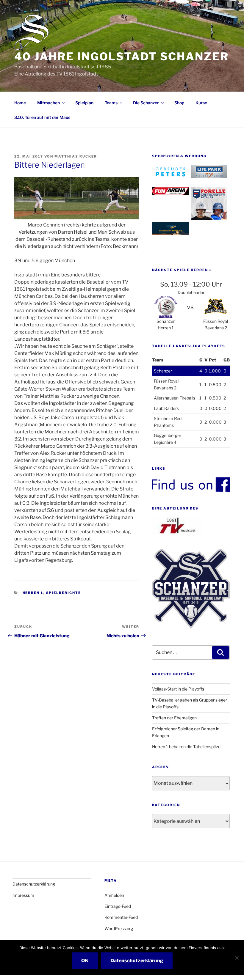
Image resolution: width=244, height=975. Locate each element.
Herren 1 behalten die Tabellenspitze (186, 746)
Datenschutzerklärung (33, 883)
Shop (179, 102)
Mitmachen (48, 102)
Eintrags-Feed (117, 906)
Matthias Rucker (75, 156)
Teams (111, 102)
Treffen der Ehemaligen (174, 717)
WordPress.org (118, 928)
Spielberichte (63, 593)
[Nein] (237, 958)
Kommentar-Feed (121, 917)
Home (20, 102)
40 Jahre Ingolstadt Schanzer (121, 56)
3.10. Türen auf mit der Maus (42, 117)
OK (84, 960)
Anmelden (114, 895)
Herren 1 (33, 593)
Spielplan (84, 102)
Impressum (23, 895)
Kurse (201, 102)
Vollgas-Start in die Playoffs (178, 688)
